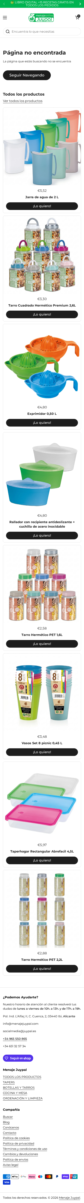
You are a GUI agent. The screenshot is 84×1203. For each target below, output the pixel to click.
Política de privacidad (18, 1143)
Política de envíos (15, 1159)
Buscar (8, 1117)
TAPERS (9, 1082)
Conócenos (11, 1127)
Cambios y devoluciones (20, 1154)
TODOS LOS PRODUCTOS (22, 1077)
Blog (6, 1122)
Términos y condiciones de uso (25, 1149)
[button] (77, 18)
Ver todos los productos (22, 101)
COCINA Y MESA (15, 1093)
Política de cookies (16, 1138)
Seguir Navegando (26, 75)
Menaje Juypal (69, 1197)
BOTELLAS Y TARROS (19, 1087)
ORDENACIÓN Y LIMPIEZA (23, 1098)
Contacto (9, 1133)
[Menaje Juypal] (41, 17)
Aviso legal (10, 1165)
